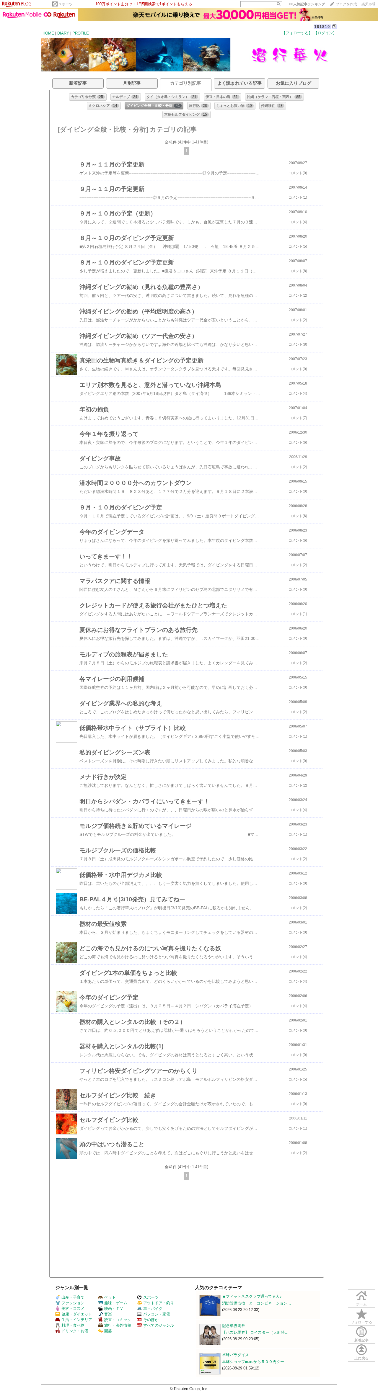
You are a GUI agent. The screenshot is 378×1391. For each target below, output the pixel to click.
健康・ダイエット (76, 1314)
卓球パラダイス (235, 1355)
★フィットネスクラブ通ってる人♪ (252, 1296)
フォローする (361, 1322)
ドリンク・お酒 (74, 1331)
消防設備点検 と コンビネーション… (256, 1303)
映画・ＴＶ (113, 1308)
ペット (110, 1297)
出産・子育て (72, 1297)
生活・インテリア (76, 1320)
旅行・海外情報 (117, 1325)
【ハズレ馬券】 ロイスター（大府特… (255, 1332)
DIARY (63, 33)
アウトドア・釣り (158, 1303)
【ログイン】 (325, 33)
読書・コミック (117, 1320)
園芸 (108, 1331)
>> (307, 4)
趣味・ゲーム (115, 1303)
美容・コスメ (72, 1308)
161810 (322, 26)
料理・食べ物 (72, 1325)
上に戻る (361, 1358)
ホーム (361, 1304)
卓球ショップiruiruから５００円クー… (255, 1361)
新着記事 (361, 1340)
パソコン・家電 (156, 1314)
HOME (48, 33)
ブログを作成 (346, 4)
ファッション (72, 1303)
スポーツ (65, 4)
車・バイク (152, 1308)
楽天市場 (368, 4)
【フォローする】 (297, 33)
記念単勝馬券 (233, 1325)
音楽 (108, 1314)
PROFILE (80, 33)
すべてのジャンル (158, 1325)
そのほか (151, 1320)
